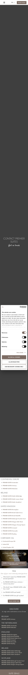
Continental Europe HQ (9, 541)
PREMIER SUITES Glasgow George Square (14, 525)
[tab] (14, 577)
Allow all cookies (14, 357)
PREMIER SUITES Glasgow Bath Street (13, 522)
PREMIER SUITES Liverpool (10, 528)
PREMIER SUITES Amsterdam (10, 482)
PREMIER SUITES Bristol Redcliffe (11, 516)
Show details (20, 352)
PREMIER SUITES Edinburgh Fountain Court (14, 519)
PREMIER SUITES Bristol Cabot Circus (13, 512)
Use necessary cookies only (14, 366)
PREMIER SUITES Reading (9, 534)
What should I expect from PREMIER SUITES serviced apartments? (14, 577)
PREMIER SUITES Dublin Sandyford (12, 502)
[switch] (24, 337)
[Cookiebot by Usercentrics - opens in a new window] (20, 307)
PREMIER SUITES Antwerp (10, 485)
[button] (14, 482)
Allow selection (14, 362)
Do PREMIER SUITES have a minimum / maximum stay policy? (13, 583)
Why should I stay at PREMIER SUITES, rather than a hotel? (14, 588)
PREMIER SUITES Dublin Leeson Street (13, 499)
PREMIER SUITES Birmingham (10, 509)
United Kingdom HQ (8, 547)
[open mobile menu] (4, 2)
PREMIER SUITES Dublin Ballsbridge (12, 496)
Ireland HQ (6, 544)
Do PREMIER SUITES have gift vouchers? (13, 595)
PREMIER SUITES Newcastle (10, 531)
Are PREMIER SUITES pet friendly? (12, 592)
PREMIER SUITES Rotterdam (10, 488)
